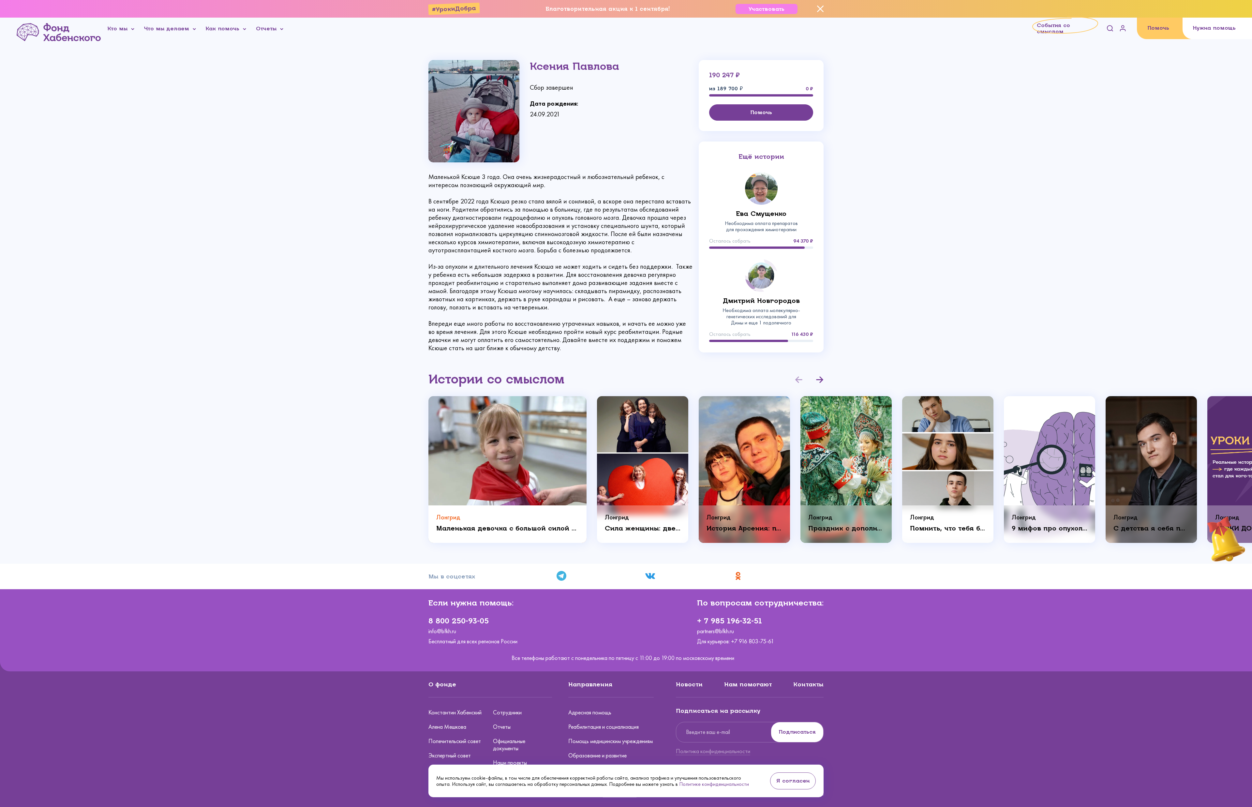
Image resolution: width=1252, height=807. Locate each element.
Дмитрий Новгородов (761, 301)
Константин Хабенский (455, 712)
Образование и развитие (597, 755)
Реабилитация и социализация (603, 726)
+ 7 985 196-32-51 (729, 621)
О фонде (442, 684)
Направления (590, 684)
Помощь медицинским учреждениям (610, 741)
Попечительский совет (454, 741)
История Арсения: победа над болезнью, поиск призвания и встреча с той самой (744, 528)
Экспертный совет (449, 755)
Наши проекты (510, 762)
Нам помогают (748, 684)
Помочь (1158, 28)
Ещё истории (761, 156)
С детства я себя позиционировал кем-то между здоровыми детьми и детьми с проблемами (1151, 528)
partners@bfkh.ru (715, 631)
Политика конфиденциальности (713, 751)
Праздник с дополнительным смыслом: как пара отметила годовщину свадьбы (846, 528)
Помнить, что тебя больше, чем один (948, 528)
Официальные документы (509, 745)
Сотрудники (507, 712)
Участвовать (766, 9)
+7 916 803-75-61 (752, 641)
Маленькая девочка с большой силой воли (507, 528)
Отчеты (502, 726)
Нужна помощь (1214, 28)
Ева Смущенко (761, 213)
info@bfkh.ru (442, 631)
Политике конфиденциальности (714, 784)
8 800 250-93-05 (458, 621)
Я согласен (793, 781)
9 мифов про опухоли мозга (1049, 528)
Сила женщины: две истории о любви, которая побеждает (642, 528)
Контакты (808, 684)
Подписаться (797, 732)
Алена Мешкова (447, 726)
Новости (689, 684)
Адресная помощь (589, 712)
